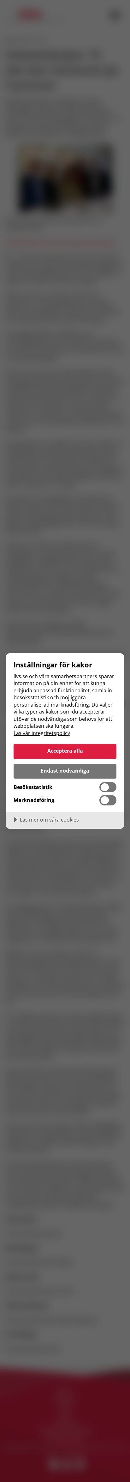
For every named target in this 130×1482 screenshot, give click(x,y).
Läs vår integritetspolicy (42, 733)
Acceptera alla (65, 750)
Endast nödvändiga (65, 770)
